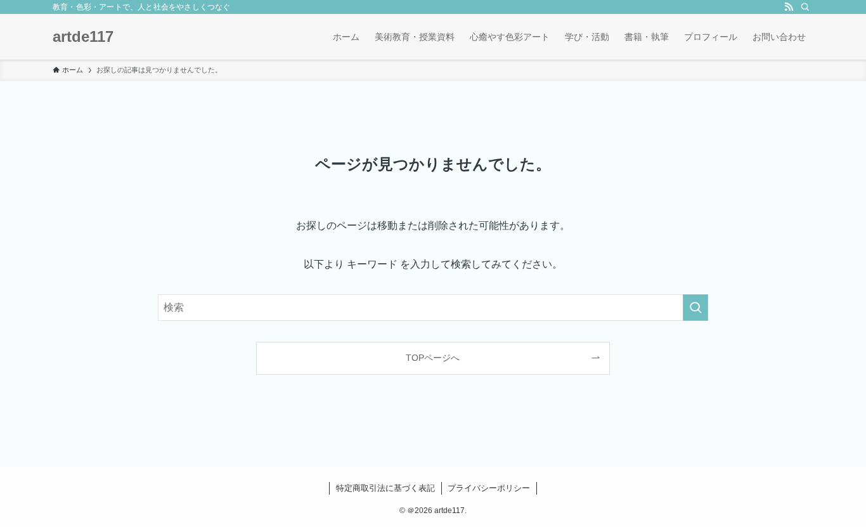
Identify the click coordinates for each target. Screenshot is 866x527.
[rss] (788, 7)
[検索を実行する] (695, 307)
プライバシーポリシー (489, 488)
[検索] (805, 7)
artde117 (83, 36)
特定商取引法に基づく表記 (385, 488)
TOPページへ (433, 358)
